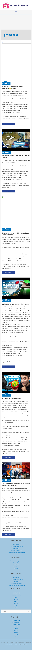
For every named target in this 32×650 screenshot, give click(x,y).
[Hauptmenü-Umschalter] (16, 11)
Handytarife (16, 564)
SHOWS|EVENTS (16, 594)
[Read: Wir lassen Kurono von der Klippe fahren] (16, 288)
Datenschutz (16, 548)
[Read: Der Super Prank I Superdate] (16, 382)
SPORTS (16, 607)
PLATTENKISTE (16, 592)
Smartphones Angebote (16, 561)
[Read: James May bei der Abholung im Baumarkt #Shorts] (16, 139)
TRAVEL (16, 599)
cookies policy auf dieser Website (17, 552)
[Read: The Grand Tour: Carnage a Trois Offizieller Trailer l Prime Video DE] (16, 470)
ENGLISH (16, 603)
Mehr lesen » (8, 124)
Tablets (16, 568)
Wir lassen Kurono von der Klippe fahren (15, 304)
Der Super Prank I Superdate (11, 398)
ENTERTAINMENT (16, 596)
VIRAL (16, 605)
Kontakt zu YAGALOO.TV (17, 546)
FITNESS (16, 601)
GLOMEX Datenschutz (16, 550)
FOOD (16, 598)
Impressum (16, 544)
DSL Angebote (16, 563)
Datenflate (16, 566)
